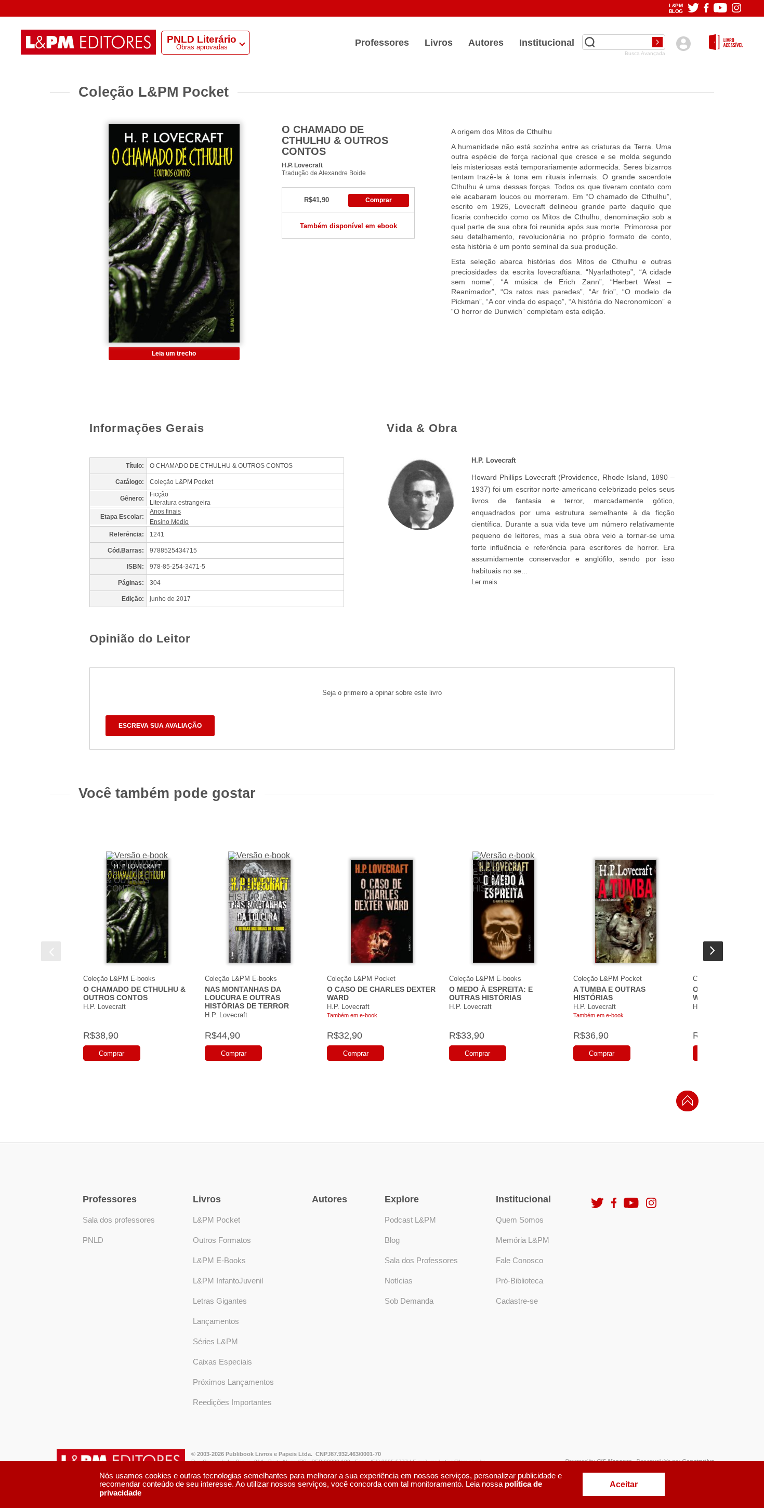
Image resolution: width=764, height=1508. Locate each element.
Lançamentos (216, 1321)
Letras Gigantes (220, 1300)
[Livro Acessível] (726, 42)
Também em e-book (352, 1015)
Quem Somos (520, 1219)
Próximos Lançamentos (233, 1382)
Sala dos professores (119, 1219)
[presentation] (51, 951)
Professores (382, 42)
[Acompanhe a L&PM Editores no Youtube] (720, 9)
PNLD (93, 1240)
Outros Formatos (222, 1240)
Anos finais (165, 511)
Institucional (546, 42)
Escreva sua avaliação (160, 725)
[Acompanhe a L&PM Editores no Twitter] (693, 9)
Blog (392, 1240)
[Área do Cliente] (683, 43)
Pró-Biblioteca (519, 1280)
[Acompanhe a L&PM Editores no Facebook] (706, 9)
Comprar (378, 200)
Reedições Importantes (232, 1402)
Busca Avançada (645, 53)
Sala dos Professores (421, 1260)
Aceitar (624, 1484)
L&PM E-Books (219, 1260)
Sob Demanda (409, 1300)
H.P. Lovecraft (302, 165)
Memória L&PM (522, 1240)
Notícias (399, 1280)
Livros (439, 42)
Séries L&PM (215, 1341)
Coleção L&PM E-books (119, 978)
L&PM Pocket (216, 1219)
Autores (486, 42)
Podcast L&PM (410, 1219)
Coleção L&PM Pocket (361, 978)
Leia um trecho (174, 353)
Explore (402, 1199)
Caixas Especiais (222, 1361)
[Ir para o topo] (685, 1103)
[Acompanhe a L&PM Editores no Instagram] (736, 9)
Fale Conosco (519, 1260)
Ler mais (484, 582)
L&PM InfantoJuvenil (228, 1280)
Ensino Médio (169, 522)
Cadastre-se (517, 1300)
